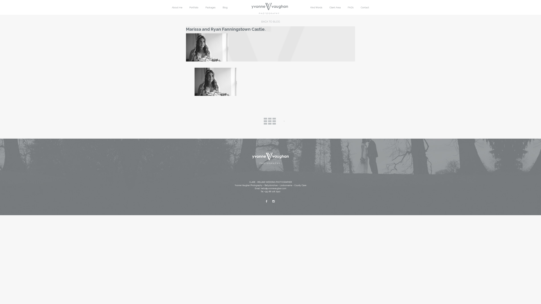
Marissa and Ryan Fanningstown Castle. (226, 29)
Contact (365, 7)
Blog (225, 7)
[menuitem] (177, 7)
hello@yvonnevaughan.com (273, 188)
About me (177, 7)
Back (270, 121)
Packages (210, 7)
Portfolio (193, 7)
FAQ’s (351, 7)
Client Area (335, 7)
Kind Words (316, 7)
